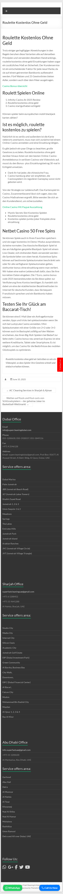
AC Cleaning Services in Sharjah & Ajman (29, 390)
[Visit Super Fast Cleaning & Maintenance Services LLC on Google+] (10, 868)
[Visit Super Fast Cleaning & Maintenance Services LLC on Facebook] (16, 868)
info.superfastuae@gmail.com (16, 750)
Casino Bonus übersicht (14, 85)
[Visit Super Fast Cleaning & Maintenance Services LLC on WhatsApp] (4, 868)
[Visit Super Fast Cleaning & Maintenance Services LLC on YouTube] (27, 868)
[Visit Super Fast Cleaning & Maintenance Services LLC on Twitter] (21, 868)
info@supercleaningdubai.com (16, 430)
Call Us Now (51, 887)
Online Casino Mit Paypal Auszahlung (22, 207)
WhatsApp (14, 887)
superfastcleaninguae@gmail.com (18, 591)
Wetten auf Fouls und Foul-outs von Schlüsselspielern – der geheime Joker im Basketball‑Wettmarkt (23, 401)
